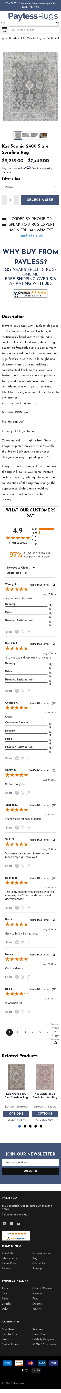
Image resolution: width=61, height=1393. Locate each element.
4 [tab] (36, 1126)
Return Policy (9, 1263)
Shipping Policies (41, 1253)
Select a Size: (12, 178)
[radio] (44, 529)
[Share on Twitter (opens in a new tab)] (23, 631)
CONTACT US (13, 3)
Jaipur (5, 1288)
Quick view (18, 1120)
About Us (7, 1253)
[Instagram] (5, 1224)
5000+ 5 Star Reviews (45, 1344)
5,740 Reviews (18, 543)
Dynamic (37, 1304)
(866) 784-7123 (30, 7)
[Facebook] (12, 1224)
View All (37, 1309)
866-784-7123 (32, 236)
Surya (5, 1299)
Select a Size (40, 200)
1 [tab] (19, 1126)
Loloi (4, 1293)
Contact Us (38, 1263)
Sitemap (37, 1268)
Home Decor (39, 1334)
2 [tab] (25, 1126)
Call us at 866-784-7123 (15, 1215)
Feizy (35, 1299)
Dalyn (5, 1309)
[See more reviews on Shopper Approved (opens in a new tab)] (28, 631)
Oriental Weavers (42, 1288)
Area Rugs (8, 1329)
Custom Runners (11, 1344)
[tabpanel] (16, 1093)
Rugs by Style (9, 1334)
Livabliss (6, 1304)
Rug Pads (37, 1329)
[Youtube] (19, 1224)
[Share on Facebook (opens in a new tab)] (17, 632)
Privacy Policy (9, 1258)
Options (16, 1113)
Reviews (6, 1268)
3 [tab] (30, 1126)
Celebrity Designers (43, 1339)
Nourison (37, 1293)
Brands (5, 1339)
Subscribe (31, 1171)
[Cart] (57, 23)
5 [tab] (41, 1126)
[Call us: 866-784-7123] (3, 23)
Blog (34, 1258)
